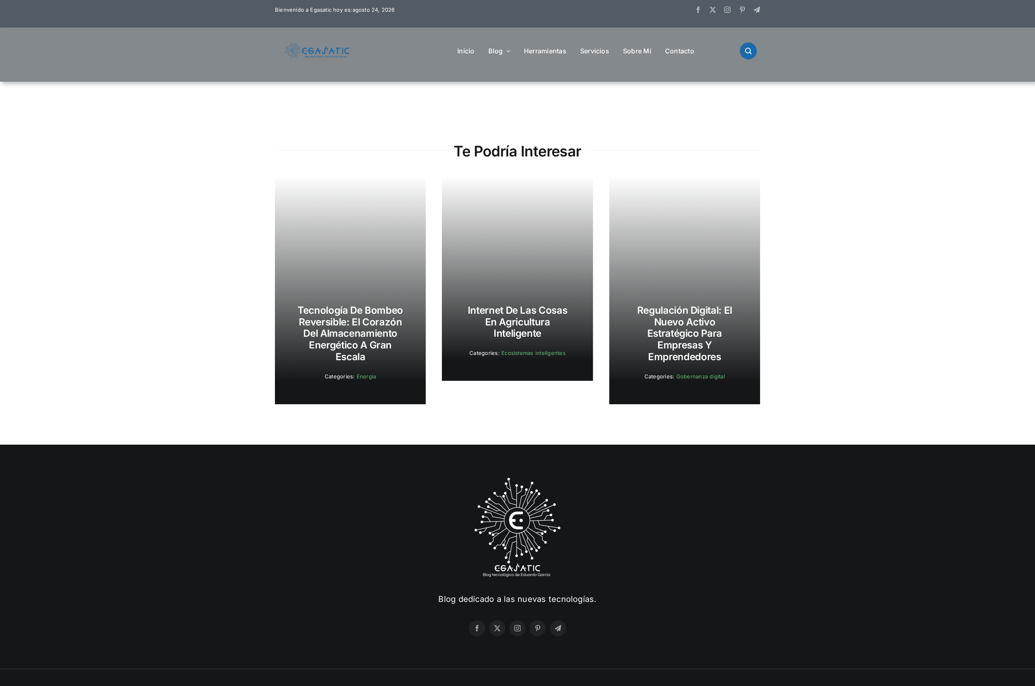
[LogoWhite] (517, 480)
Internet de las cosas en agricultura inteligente (517, 322)
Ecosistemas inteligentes (533, 353)
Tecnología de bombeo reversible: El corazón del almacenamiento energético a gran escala (350, 333)
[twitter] (713, 9)
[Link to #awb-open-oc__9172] (748, 50)
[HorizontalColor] (317, 45)
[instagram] (727, 9)
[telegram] (757, 9)
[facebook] (698, 9)
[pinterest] (742, 9)
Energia (366, 376)
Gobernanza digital (700, 376)
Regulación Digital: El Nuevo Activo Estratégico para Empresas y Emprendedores (684, 333)
